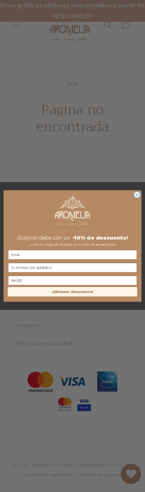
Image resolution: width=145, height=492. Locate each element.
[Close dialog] (137, 195)
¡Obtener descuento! (72, 291)
